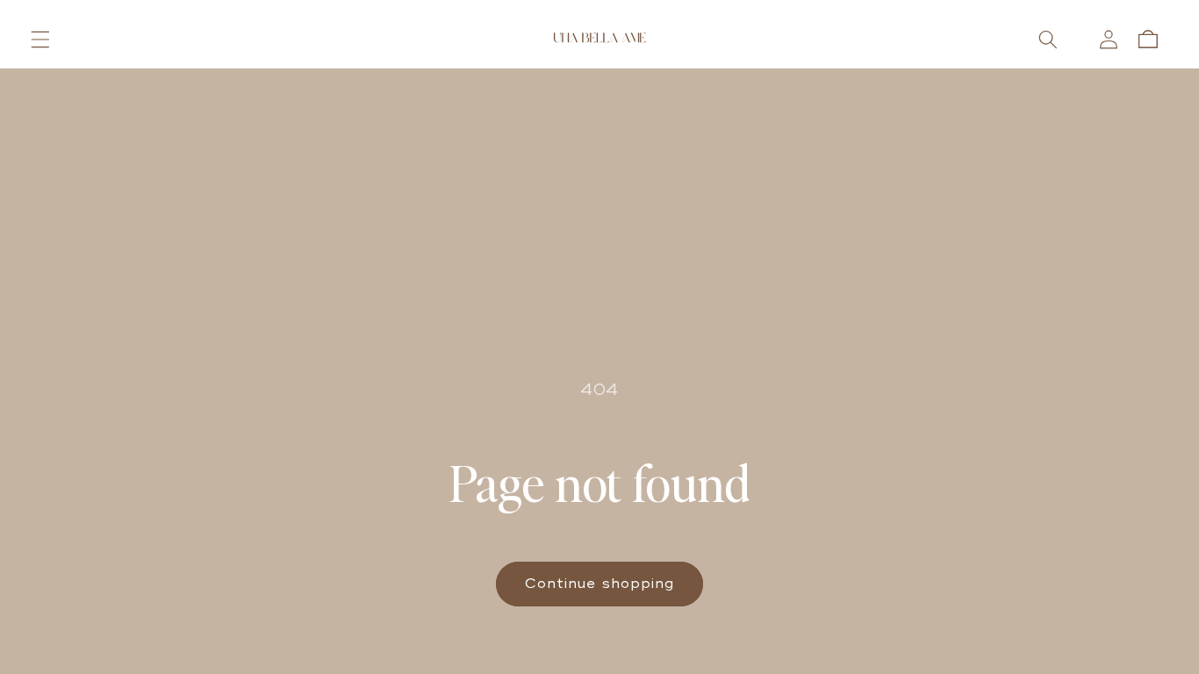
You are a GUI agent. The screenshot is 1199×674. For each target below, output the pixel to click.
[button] (40, 39)
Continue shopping (600, 583)
